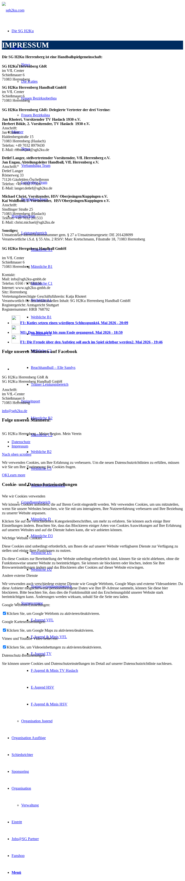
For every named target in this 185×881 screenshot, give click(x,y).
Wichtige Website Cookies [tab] (22, 538)
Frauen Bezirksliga (35, 115)
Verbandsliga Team (35, 166)
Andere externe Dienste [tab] (20, 575)
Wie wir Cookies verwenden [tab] (23, 496)
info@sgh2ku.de (14, 411)
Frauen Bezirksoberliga (39, 98)
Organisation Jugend (37, 721)
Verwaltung (30, 805)
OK (5, 475)
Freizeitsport (30, 401)
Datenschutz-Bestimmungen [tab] (23, 655)
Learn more (16, 475)
